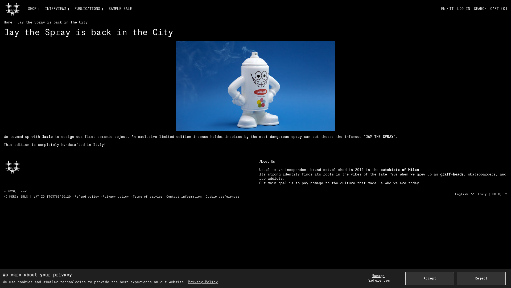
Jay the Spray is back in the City (52, 23)
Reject (481, 279)
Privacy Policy (203, 282)
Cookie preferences (222, 196)
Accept (429, 279)
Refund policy (87, 196)
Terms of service (148, 196)
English (462, 194)
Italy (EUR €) (490, 194)
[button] (480, 9)
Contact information (184, 196)
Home (8, 23)
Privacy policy (116, 196)
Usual (23, 191)
